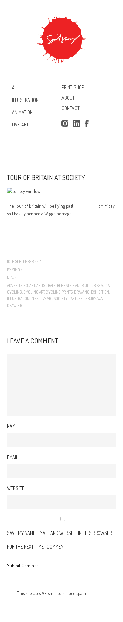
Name (12, 426)
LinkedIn (76, 124)
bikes (98, 285)
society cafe (65, 298)
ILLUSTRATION (25, 100)
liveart (46, 298)
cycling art (33, 292)
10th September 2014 (24, 261)
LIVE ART (20, 124)
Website (15, 488)
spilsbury (87, 298)
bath (52, 285)
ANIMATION (22, 112)
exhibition (100, 292)
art (32, 285)
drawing (82, 292)
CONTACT (71, 108)
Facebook (88, 124)
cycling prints (59, 292)
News (11, 277)
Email (12, 457)
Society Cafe (85, 206)
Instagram (65, 124)
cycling (14, 292)
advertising (17, 285)
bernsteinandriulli (74, 285)
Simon (17, 269)
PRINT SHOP (73, 87)
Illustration (18, 298)
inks (34, 298)
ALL (15, 87)
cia (107, 285)
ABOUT (68, 98)
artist (41, 285)
